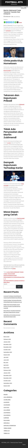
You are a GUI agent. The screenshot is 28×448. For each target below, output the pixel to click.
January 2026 (7, 342)
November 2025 (7, 347)
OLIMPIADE (6, 417)
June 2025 (6, 360)
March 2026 (6, 336)
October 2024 (7, 380)
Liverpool (8, 30)
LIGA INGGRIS (7, 405)
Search (5, 284)
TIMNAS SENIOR (7, 428)
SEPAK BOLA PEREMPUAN (10, 425)
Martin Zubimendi (14, 272)
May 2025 (6, 362)
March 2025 (6, 367)
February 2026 (7, 339)
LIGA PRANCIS (7, 412)
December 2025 (7, 344)
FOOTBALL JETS (14, 2)
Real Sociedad (7, 70)
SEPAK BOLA (7, 423)
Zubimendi (21, 104)
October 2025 (7, 349)
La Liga (9, 143)
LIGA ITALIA (6, 407)
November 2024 (7, 378)
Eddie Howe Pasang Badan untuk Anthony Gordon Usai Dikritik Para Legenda (12, 306)
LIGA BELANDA (7, 399)
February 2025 (7, 370)
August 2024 (7, 385)
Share (20, 22)
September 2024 (8, 383)
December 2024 (7, 375)
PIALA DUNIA (7, 420)
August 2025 (7, 354)
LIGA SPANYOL (16, 16)
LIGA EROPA (6, 402)
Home (24, 444)
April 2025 (6, 365)
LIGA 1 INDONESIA (8, 397)
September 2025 (8, 352)
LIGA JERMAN (7, 410)
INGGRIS (6, 394)
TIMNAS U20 (7, 430)
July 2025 (6, 357)
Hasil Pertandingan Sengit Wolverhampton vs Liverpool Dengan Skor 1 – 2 (14, 277)
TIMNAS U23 (7, 433)
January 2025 (7, 373)
